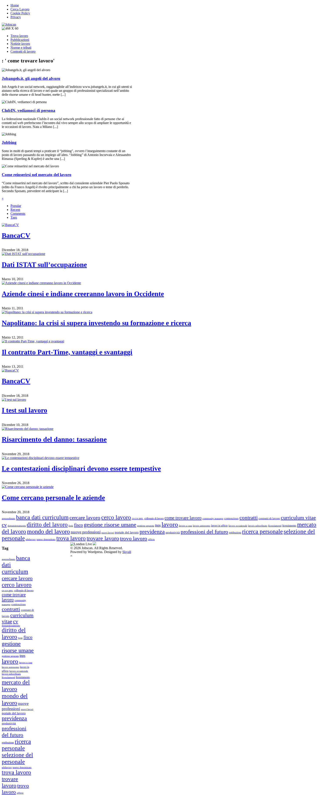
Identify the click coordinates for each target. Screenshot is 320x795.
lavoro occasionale (238, 526)
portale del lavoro (127, 532)
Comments (17, 213)
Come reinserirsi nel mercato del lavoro (36, 174)
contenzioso (231, 518)
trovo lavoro (133, 538)
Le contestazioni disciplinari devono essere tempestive (81, 468)
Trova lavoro (19, 36)
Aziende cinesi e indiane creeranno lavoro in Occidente (83, 294)
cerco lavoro (116, 517)
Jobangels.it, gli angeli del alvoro (31, 78)
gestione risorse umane (110, 524)
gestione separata (145, 526)
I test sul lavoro (24, 410)
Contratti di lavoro (22, 51)
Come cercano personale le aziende (53, 497)
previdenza (152, 531)
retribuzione (235, 532)
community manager (212, 518)
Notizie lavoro (20, 43)
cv (4, 525)
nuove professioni (86, 532)
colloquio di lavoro (154, 518)
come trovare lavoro (183, 517)
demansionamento (17, 526)
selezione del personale (17, 758)
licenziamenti (274, 526)
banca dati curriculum (42, 517)
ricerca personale (262, 531)
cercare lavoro (84, 517)
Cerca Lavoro (19, 9)
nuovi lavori (107, 533)
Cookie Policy (20, 13)
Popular (15, 206)
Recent (15, 209)
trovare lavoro (103, 538)
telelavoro (31, 539)
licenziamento (289, 525)
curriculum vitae (298, 517)
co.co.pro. (137, 518)
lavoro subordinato (257, 526)
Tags (13, 217)
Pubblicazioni (19, 40)
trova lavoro (71, 538)
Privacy (15, 17)
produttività (173, 532)
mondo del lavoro (48, 531)
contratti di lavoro (269, 518)
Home (14, 5)
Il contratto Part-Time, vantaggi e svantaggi (67, 352)
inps (158, 525)
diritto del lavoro (47, 524)
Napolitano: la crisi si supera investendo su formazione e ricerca (96, 323)
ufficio (151, 539)
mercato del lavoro (16, 685)
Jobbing (9, 142)
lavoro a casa (185, 526)
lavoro (170, 524)
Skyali (126, 552)
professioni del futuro (204, 531)
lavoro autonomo (201, 526)
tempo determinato (46, 539)
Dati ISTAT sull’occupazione (44, 264)
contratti (248, 517)
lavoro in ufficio (219, 525)
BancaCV (16, 235)
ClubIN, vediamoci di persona (28, 110)
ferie (71, 526)
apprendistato (8, 518)
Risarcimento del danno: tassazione (54, 439)
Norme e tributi (20, 47)
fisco (78, 525)
